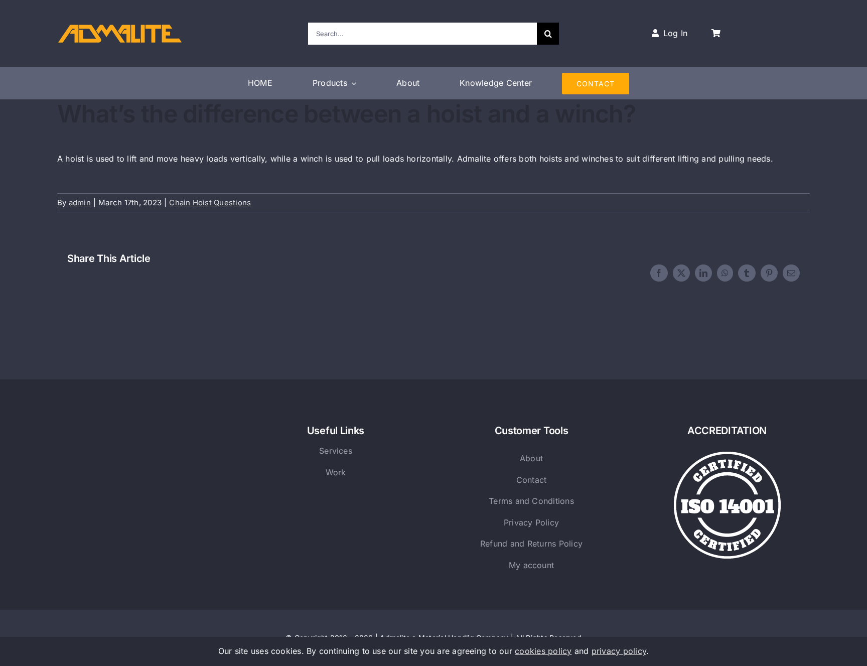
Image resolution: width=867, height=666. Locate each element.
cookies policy (543, 651)
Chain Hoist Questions (210, 202)
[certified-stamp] (727, 456)
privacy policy (619, 651)
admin (80, 202)
